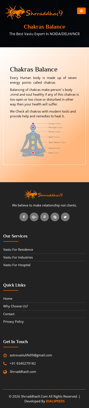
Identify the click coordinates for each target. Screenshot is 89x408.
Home (7, 298)
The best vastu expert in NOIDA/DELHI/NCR (44, 33)
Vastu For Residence (18, 249)
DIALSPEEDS (55, 401)
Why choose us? (15, 306)
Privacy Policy (13, 321)
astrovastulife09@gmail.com (31, 355)
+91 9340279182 (23, 363)
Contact (8, 314)
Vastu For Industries (18, 257)
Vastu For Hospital (16, 265)
